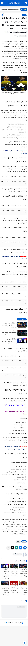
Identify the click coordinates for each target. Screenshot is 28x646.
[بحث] (2, 3)
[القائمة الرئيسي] (26, 3)
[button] (20, 547)
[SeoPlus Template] (22, 623)
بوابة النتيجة (12, 3)
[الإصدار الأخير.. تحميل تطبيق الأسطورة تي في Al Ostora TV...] (14, 583)
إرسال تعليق (21, 606)
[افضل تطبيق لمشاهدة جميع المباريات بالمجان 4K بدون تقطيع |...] (23, 583)
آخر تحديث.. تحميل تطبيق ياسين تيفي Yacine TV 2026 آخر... (9, 333)
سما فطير (17, 554)
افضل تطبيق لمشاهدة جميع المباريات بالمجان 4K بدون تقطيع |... (23, 591)
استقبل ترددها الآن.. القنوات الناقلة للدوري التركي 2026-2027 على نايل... (9, 326)
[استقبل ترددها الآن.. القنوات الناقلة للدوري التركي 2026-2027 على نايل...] (22, 325)
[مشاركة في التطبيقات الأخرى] (8, 547)
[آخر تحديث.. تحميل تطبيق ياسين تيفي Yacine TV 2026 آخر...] (22, 333)
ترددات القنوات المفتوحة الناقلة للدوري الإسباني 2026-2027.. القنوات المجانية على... (5, 591)
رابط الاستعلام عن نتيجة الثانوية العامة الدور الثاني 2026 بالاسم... (10, 9)
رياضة (24, 15)
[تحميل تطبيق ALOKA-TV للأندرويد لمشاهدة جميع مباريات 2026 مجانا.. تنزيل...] (22, 340)
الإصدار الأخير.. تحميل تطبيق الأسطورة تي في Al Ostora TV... (14, 590)
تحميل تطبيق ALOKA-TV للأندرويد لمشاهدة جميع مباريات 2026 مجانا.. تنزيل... (9, 341)
